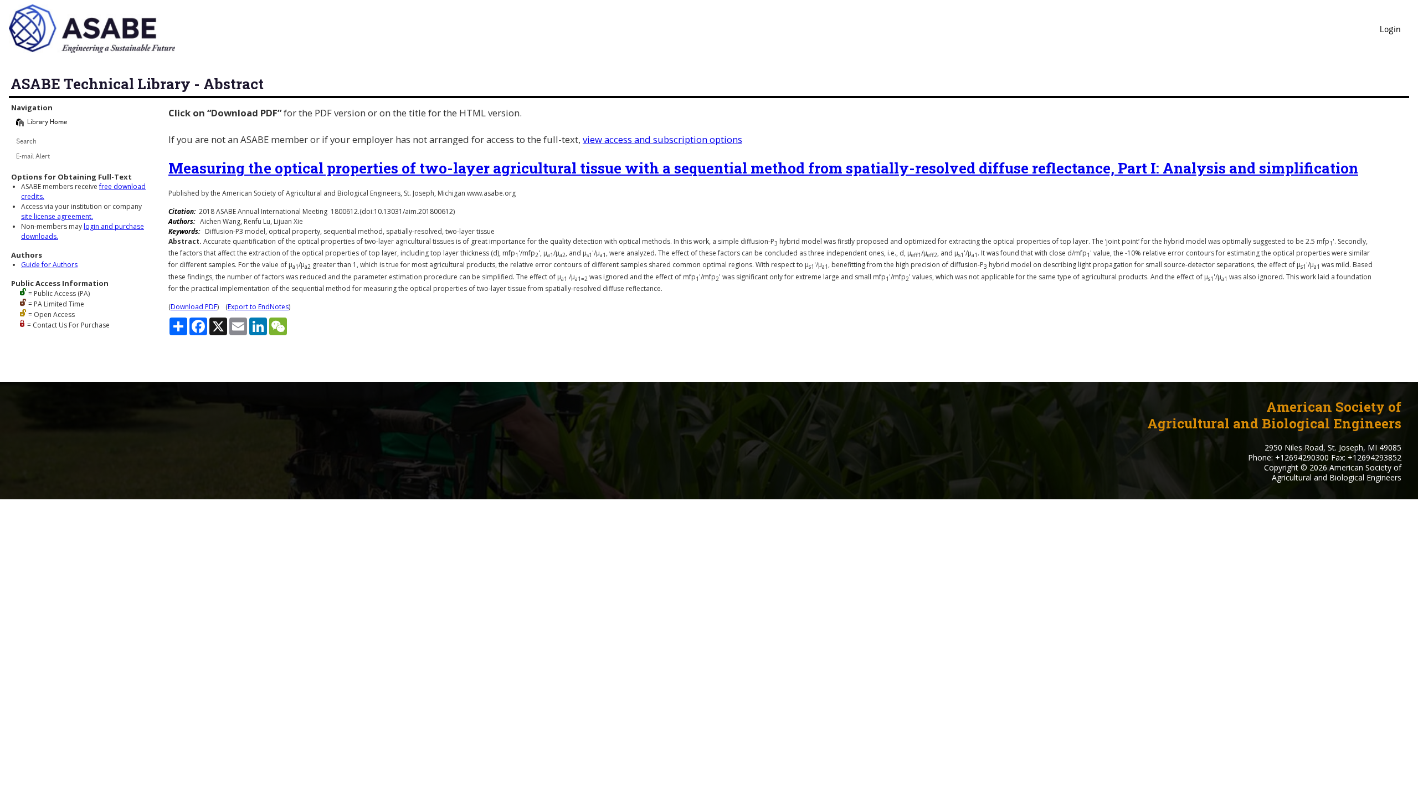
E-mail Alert (33, 157)
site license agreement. (57, 216)
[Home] (20, 122)
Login (1390, 30)
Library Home (47, 123)
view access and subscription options (662, 139)
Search (26, 142)
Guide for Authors (49, 264)
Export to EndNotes (258, 306)
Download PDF (194, 306)
